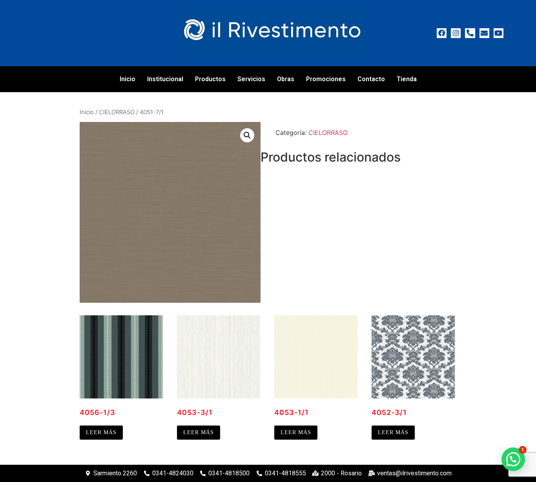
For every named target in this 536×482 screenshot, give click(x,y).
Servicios (251, 79)
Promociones (326, 79)
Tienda (407, 79)
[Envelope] (484, 33)
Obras (285, 79)
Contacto (371, 79)
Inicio (127, 79)
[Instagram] (456, 33)
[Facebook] (442, 33)
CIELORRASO (117, 112)
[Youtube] (498, 33)
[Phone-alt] (470, 33)
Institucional (165, 79)
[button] (247, 135)
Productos (210, 79)
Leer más (101, 432)
